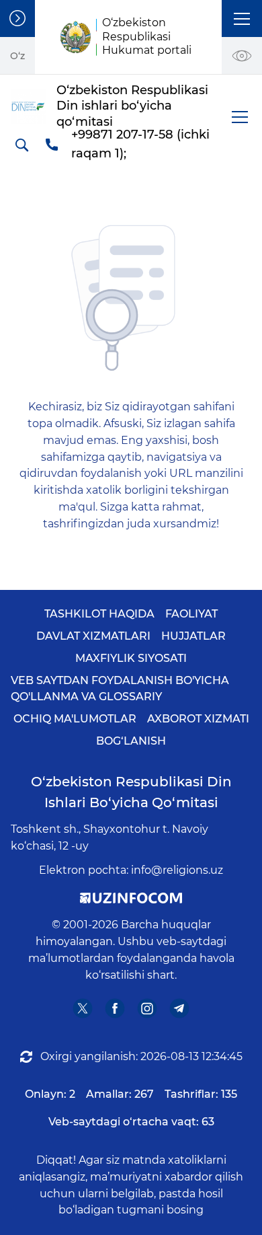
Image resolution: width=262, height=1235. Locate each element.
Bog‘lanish (131, 741)
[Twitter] (83, 1008)
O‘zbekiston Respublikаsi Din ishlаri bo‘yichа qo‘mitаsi (131, 792)
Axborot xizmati (198, 718)
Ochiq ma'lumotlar (74, 718)
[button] (242, 18)
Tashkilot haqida (99, 613)
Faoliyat (191, 613)
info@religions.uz (177, 870)
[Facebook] (115, 1008)
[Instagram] (147, 1008)
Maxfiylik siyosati (131, 658)
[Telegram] (179, 1008)
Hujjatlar (193, 636)
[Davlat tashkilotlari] (17, 18)
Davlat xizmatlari (93, 636)
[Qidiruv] (21, 144)
